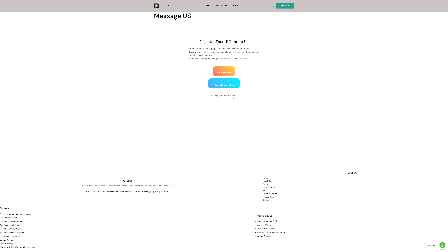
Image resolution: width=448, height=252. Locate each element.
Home (207, 6)
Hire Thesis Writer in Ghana (12, 221)
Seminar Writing (264, 225)
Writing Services (7, 240)
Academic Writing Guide (267, 221)
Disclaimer (267, 200)
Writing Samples (264, 236)
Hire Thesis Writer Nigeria (11, 229)
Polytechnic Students (266, 228)
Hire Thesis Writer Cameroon (12, 232)
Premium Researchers (169, 6)
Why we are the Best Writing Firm (272, 232)
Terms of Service (270, 193)
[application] (242, 6)
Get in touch (215, 99)
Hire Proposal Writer (8, 217)
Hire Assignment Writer (10, 236)
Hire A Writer (221, 6)
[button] (273, 5)
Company (237, 6)
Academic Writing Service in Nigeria (15, 214)
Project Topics (269, 187)
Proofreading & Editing (9, 225)
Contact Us (267, 184)
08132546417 (226, 59)
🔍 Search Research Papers (224, 85)
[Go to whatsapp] (442, 245)
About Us (267, 181)
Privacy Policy (269, 197)
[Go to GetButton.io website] (442, 249)
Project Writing (6, 244)
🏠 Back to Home (224, 73)
